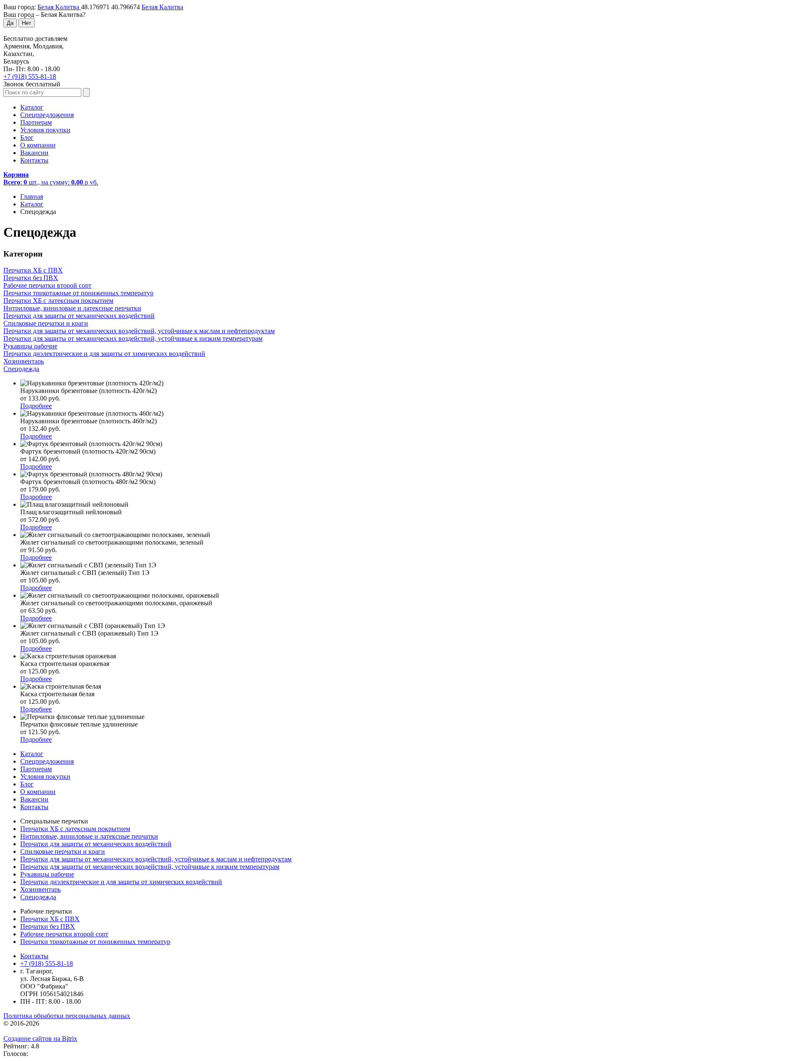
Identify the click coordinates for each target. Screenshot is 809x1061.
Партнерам (36, 122)
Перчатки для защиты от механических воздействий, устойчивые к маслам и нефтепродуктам (156, 859)
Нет (26, 23)
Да (10, 23)
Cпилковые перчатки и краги (62, 851)
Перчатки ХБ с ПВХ (50, 918)
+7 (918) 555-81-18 (29, 76)
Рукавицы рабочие (47, 874)
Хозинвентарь (40, 889)
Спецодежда (38, 897)
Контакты (34, 160)
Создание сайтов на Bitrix (40, 1038)
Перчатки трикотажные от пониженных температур (95, 941)
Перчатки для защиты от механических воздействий (95, 843)
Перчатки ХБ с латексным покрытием (75, 828)
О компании (38, 145)
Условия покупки (45, 130)
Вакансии (34, 152)
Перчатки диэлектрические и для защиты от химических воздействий (121, 881)
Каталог (31, 107)
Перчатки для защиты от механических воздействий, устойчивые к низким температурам (149, 866)
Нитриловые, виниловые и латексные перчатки (89, 836)
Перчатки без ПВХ (47, 926)
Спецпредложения (47, 114)
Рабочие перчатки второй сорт (64, 934)
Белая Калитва (59, 7)
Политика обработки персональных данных (66, 1015)
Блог (27, 137)
